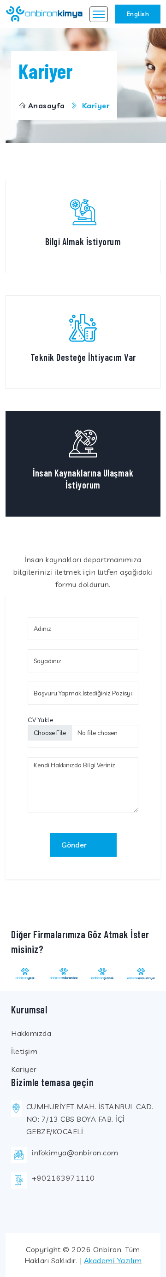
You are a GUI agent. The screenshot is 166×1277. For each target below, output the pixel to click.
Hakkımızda (31, 1033)
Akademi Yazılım (113, 1260)
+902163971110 (63, 1178)
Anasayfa (46, 105)
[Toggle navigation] (98, 14)
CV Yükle (40, 720)
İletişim (24, 1051)
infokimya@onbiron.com (75, 1152)
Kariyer (24, 1069)
